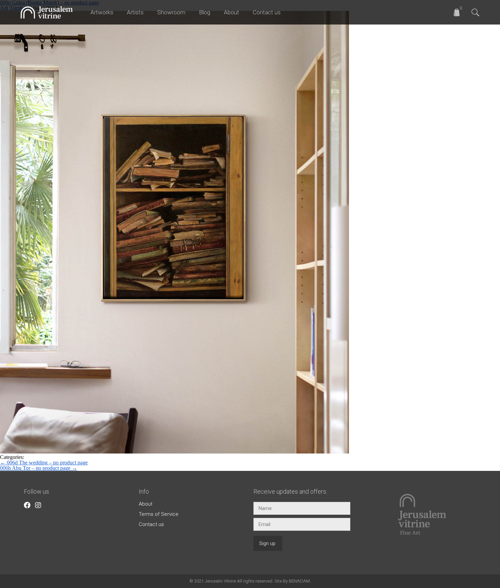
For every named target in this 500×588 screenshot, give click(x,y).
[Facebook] (27, 505)
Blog (204, 12)
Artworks (101, 12)
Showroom (171, 12)
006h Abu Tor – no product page (38, 468)
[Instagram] (38, 505)
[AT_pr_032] (174, 452)
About (231, 12)
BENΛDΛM (299, 581)
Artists (135, 12)
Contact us (267, 12)
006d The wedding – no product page (44, 462)
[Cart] (460, 10)
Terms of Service (159, 514)
